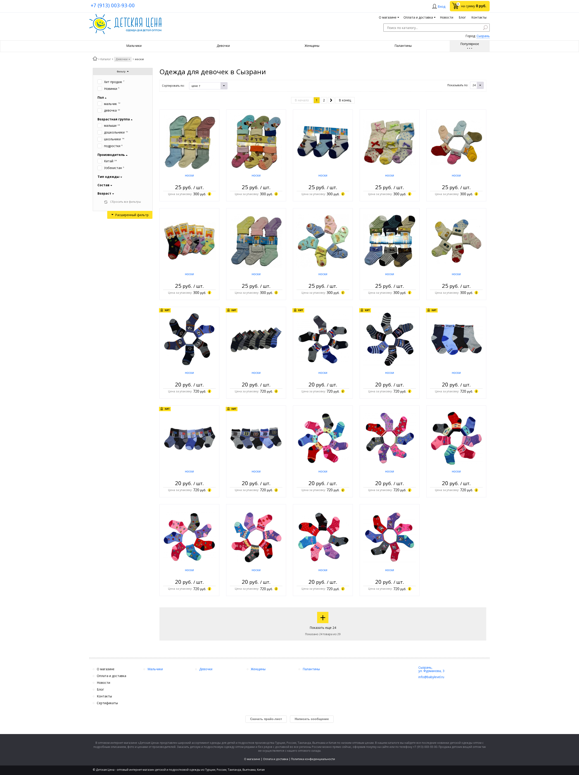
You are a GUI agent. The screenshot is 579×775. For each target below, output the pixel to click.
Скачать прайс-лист (266, 719)
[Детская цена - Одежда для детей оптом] (125, 16)
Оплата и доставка (275, 759)
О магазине (252, 759)
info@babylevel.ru (431, 677)
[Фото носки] (189, 142)
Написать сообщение (312, 719)
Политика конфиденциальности (313, 759)
